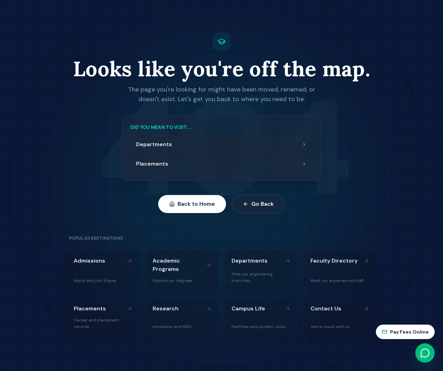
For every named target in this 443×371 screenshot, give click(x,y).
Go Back (262, 203)
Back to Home (196, 203)
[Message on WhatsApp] (425, 353)
